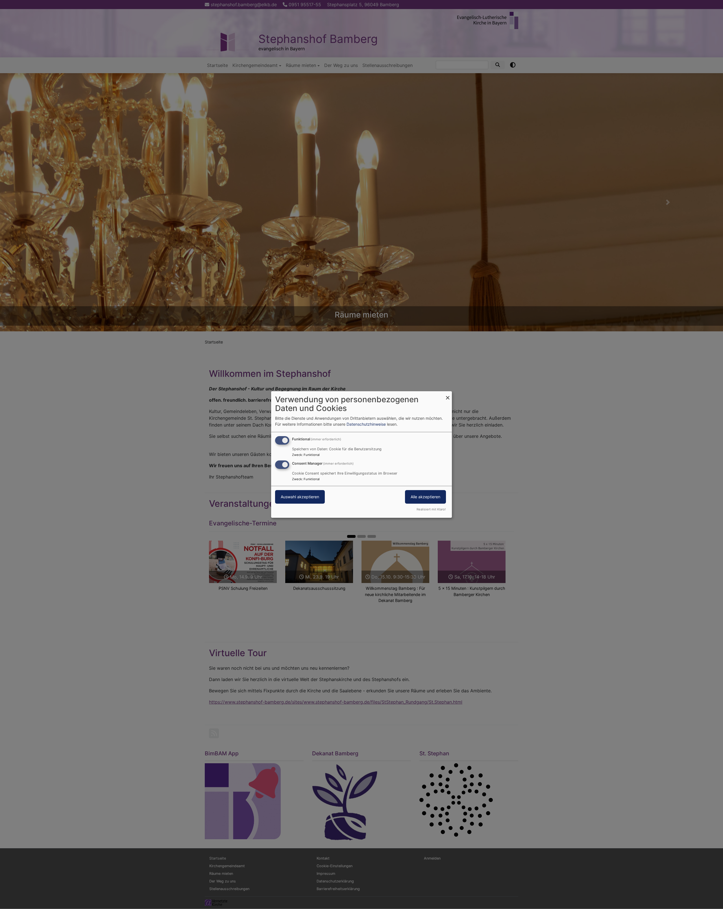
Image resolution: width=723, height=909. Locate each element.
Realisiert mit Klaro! (431, 509)
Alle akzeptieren (425, 496)
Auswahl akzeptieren (300, 496)
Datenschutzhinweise (366, 424)
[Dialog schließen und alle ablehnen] (447, 394)
